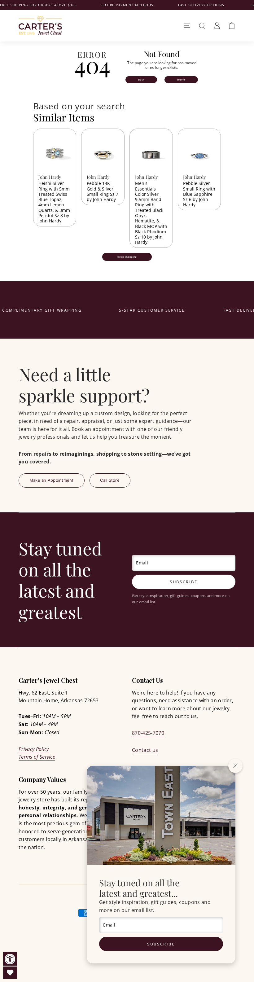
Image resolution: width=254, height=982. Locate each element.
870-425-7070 (148, 733)
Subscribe (161, 944)
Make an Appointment (51, 480)
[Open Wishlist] (10, 973)
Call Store (110, 480)
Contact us (145, 750)
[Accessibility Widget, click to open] (10, 959)
